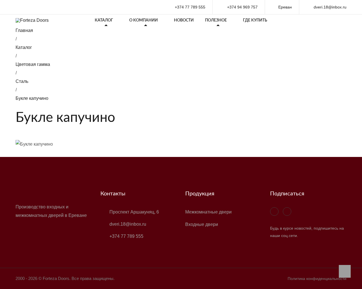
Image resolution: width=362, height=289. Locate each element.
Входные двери (201, 224)
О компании (143, 20)
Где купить (255, 20)
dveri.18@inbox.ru (329, 7)
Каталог (104, 20)
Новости (184, 20)
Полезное (216, 20)
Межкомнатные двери (208, 212)
